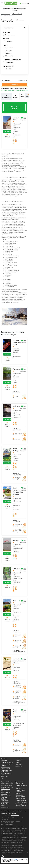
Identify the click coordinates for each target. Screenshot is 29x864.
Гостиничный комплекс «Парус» (16, 661)
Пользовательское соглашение (6, 770)
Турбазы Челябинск (21, 800)
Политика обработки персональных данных (7, 763)
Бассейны (18, 760)
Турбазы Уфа (19, 781)
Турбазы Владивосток (4, 806)
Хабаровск (9, 21)
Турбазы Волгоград (6, 781)
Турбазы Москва (5, 789)
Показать (14, 84)
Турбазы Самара (20, 788)
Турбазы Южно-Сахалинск (20, 791)
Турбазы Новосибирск (4, 799)
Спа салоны (19, 764)
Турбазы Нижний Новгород (5, 793)
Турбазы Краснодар (6, 785)
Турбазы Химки (5, 790)
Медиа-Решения (15, 815)
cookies (16, 859)
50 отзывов (22, 661)
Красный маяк (16, 119)
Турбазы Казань (20, 783)
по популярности (6, 96)
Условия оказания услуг (6, 774)
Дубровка (16, 406)
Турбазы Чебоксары (21, 802)
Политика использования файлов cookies (5, 767)
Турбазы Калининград (7, 783)
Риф (14, 601)
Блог (2, 778)
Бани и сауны (19, 759)
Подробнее (7, 131)
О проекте (4, 759)
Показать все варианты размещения (19, 651)
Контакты (4, 760)
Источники (19, 766)
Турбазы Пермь (5, 804)
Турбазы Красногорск (22, 804)
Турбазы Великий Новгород (6, 796)
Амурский (16, 569)
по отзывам (15, 96)
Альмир (16, 540)
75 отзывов (22, 490)
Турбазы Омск (5, 802)
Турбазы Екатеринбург (19, 794)
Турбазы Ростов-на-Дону (21, 786)
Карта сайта (4, 776)
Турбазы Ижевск (20, 798)
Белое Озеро (15, 711)
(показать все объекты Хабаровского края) (14, 90)
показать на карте (7, 137)
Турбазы (18, 762)
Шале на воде (16, 450)
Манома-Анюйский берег (16, 343)
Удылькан (16, 369)
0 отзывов (23, 120)
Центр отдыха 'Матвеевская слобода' (16, 491)
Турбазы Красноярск (7, 787)
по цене (22, 95)
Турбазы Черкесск (21, 805)
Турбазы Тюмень (20, 796)
